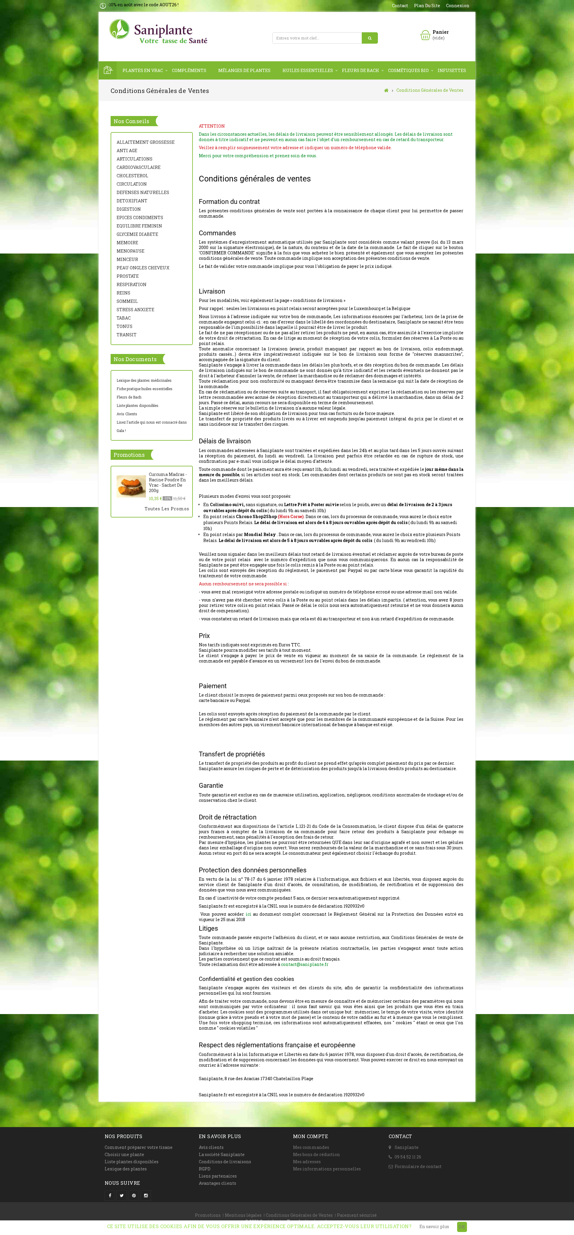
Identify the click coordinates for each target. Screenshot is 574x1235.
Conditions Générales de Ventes (299, 1215)
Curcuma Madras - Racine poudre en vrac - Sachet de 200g (168, 482)
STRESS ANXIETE (135, 309)
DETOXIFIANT (132, 201)
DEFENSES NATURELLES (143, 192)
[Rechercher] (370, 38)
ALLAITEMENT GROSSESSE (146, 142)
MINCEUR (127, 259)
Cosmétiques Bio (408, 70)
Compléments (189, 70)
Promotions (129, 454)
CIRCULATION (132, 184)
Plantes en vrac (143, 70)
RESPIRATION (131, 284)
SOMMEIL (127, 301)
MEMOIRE (127, 242)
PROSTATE (128, 276)
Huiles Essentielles (308, 70)
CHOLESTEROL (132, 175)
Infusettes (452, 70)
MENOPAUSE (130, 251)
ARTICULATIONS (134, 159)
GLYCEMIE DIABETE (137, 234)
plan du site (427, 5)
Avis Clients (127, 413)
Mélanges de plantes (244, 70)
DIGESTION (129, 209)
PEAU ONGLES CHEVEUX (143, 268)
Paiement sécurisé (357, 1215)
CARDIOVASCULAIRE (139, 167)
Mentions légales (243, 1215)
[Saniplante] (160, 31)
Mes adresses (307, 1161)
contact (400, 5)
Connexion (457, 5)
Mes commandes (311, 1147)
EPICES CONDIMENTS (140, 217)
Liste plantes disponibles (137, 405)
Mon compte (310, 1136)
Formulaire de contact (418, 1166)
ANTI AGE (127, 150)
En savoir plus (434, 1226)
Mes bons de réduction (316, 1154)
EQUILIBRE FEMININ (139, 226)
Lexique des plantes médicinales (144, 380)
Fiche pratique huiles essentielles (144, 388)
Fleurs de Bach (360, 70)
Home (108, 70)
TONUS (124, 326)
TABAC (124, 318)
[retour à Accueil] (386, 90)
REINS (123, 293)
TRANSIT (127, 335)
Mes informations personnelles (327, 1169)
